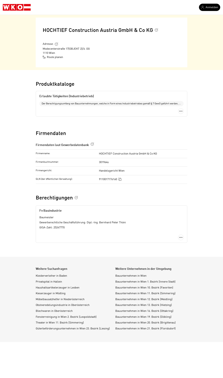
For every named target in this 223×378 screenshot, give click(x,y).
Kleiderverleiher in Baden (51, 276)
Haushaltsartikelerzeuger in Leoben (57, 287)
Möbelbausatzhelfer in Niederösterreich (60, 299)
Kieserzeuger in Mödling (51, 293)
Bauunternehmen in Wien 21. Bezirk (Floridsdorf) (145, 328)
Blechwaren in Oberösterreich (54, 311)
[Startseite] (17, 7)
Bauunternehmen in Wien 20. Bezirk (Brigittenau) (145, 322)
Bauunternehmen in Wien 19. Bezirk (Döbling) (143, 317)
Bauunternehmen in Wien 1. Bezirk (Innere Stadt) (145, 281)
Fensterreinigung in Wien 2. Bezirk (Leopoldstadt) (66, 317)
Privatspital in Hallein (49, 281)
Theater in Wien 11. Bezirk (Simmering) (60, 322)
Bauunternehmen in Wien (131, 276)
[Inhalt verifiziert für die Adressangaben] (56, 44)
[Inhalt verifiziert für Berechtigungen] (76, 197)
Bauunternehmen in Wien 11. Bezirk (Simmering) (145, 293)
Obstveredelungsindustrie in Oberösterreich (63, 305)
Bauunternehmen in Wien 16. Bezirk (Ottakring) (144, 311)
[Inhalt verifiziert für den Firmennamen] (156, 30)
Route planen (55, 57)
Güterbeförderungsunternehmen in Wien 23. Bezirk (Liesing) (73, 328)
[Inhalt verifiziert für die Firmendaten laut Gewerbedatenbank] (92, 144)
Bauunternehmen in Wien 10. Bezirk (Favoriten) (144, 287)
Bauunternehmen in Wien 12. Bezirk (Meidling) (143, 299)
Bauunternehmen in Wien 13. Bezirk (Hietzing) (143, 305)
